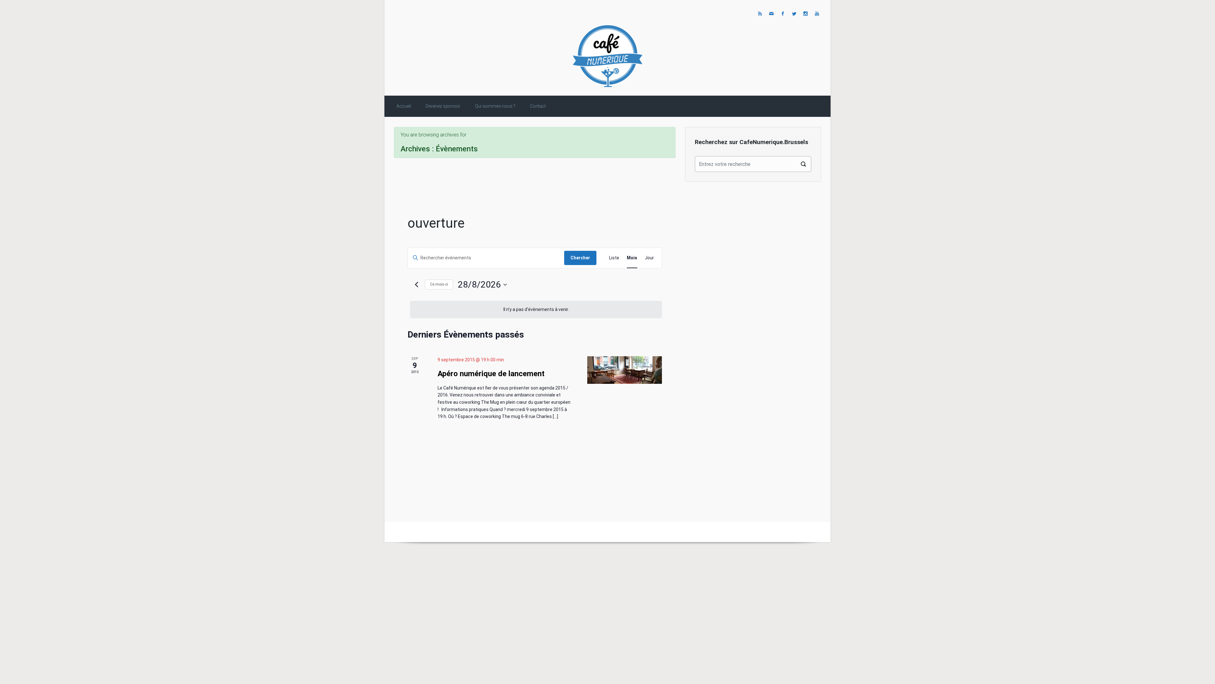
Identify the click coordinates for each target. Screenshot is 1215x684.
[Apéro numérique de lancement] (624, 370)
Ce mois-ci (439, 284)
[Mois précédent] (416, 284)
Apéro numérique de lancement (491, 373)
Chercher (580, 257)
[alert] (536, 309)
